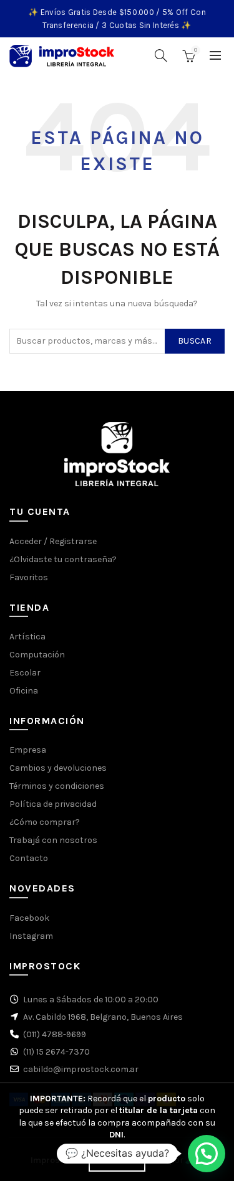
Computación (37, 654)
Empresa (27, 750)
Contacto (28, 858)
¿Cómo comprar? (44, 822)
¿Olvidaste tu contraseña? (63, 559)
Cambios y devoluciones (58, 768)
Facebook (29, 918)
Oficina (23, 690)
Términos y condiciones (56, 786)
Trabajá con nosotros (53, 840)
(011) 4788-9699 (54, 1034)
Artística (27, 636)
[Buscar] (161, 55)
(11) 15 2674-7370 (56, 1052)
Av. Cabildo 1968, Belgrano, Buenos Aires (103, 1017)
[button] (206, 1153)
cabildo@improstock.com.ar (81, 1069)
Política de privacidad (53, 804)
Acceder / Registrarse (53, 541)
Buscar (195, 341)
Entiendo (117, 1161)
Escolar (25, 672)
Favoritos (28, 577)
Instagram (31, 936)
